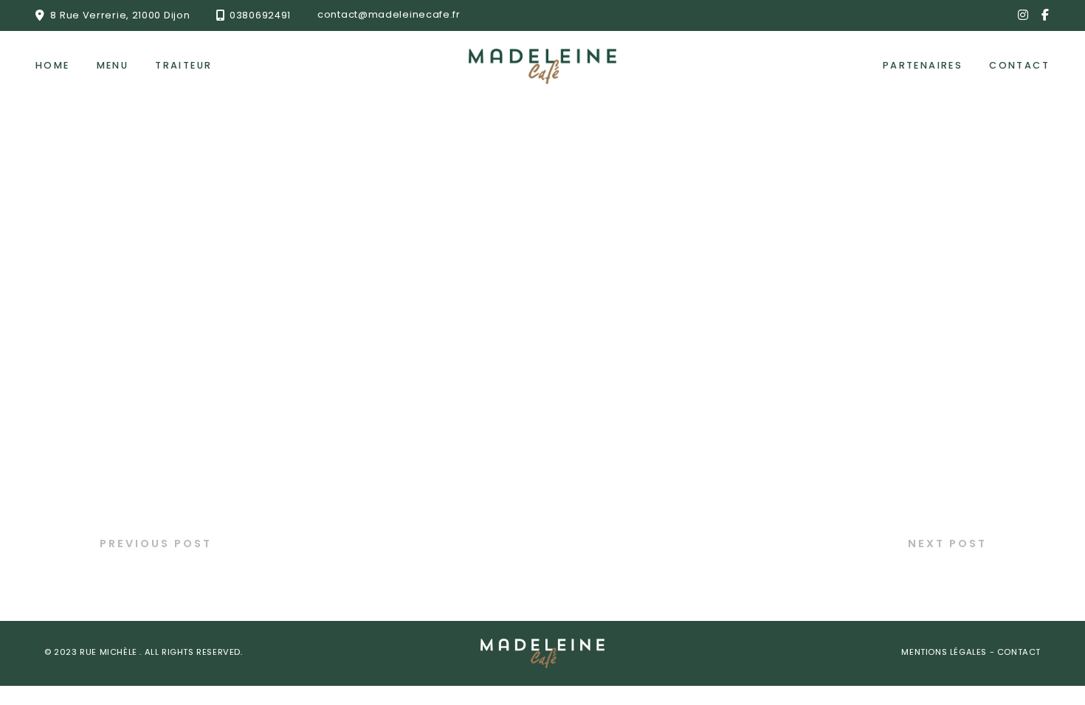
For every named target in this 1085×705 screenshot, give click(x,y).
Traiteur (183, 66)
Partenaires (922, 66)
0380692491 (260, 15)
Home (52, 66)
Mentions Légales (945, 653)
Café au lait (141, 575)
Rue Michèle (110, 653)
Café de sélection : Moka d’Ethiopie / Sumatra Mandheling (782, 575)
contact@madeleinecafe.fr (389, 15)
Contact (1019, 66)
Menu (113, 66)
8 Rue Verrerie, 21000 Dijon (120, 15)
